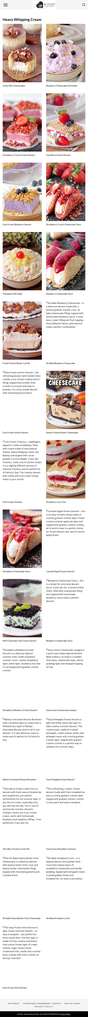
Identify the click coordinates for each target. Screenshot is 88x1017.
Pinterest (14, 1003)
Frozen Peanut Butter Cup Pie (16, 363)
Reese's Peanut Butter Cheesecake (62, 432)
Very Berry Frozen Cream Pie (16, 849)
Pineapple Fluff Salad (12, 293)
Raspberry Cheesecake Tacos (59, 293)
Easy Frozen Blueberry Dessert (17, 224)
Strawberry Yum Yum (56, 502)
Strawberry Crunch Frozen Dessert (19, 155)
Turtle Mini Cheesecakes (14, 85)
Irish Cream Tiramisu (12, 502)
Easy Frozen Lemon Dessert (15, 432)
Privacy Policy (44, 1006)
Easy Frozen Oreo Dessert (15, 987)
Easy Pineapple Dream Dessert (60, 779)
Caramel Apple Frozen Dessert (60, 571)
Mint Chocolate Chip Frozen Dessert (19, 640)
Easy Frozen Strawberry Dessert (61, 849)
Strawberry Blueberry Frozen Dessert (20, 710)
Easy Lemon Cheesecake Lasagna (61, 710)
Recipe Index (72, 1003)
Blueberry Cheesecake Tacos (59, 640)
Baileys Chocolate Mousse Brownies (19, 779)
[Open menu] (5, 5)
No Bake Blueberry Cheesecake (60, 363)
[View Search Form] (84, 5)
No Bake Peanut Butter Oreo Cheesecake (21, 918)
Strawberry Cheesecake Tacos (16, 571)
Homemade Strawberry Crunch (42, 1003)
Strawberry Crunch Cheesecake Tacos (63, 224)
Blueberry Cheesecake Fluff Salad (61, 85)
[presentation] (22, 53)
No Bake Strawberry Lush (58, 918)
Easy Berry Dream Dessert (58, 155)
